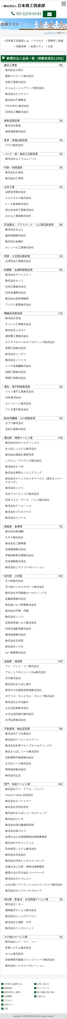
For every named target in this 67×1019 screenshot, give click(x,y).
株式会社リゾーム (15, 517)
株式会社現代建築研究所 (19, 825)
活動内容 (20, 46)
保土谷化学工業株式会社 (19, 210)
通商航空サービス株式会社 (20, 910)
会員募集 (8, 996)
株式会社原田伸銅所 (17, 298)
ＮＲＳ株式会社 (14, 537)
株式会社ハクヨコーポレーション (24, 965)
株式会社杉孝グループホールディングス (28, 745)
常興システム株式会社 (18, 947)
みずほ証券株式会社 (17, 708)
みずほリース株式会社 (18, 763)
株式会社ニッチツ (15, 354)
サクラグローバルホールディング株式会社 (30, 342)
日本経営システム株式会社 (20, 848)
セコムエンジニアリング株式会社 (24, 88)
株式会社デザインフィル (19, 842)
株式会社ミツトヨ (15, 360)
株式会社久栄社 (14, 172)
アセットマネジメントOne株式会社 (25, 672)
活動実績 (8, 988)
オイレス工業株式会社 (18, 324)
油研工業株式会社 (15, 372)
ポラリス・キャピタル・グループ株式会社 (30, 696)
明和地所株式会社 (15, 769)
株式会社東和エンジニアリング (23, 472)
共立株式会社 (13, 678)
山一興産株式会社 (15, 652)
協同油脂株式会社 (15, 235)
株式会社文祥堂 (14, 640)
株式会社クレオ (14, 819)
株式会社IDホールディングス (22, 442)
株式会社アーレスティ (18, 274)
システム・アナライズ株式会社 (23, 460)
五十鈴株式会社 (14, 581)
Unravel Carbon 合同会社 (19, 795)
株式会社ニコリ (14, 488)
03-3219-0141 (28, 13)
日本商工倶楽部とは (17, 40)
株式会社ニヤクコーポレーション (24, 567)
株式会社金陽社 (14, 241)
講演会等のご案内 (12, 992)
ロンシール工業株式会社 (19, 247)
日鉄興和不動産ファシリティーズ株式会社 (30, 959)
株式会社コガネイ (15, 330)
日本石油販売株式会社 (18, 628)
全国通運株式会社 (15, 549)
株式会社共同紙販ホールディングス (26, 592)
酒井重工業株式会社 (17, 336)
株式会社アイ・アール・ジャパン (24, 789)
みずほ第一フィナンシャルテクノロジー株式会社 (34, 884)
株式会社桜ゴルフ (15, 831)
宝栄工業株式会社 (15, 429)
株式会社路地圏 (14, 531)
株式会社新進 (13, 125)
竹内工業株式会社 (15, 286)
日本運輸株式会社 (15, 561)
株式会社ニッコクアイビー (20, 916)
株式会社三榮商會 (15, 543)
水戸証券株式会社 (15, 720)
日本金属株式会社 (15, 292)
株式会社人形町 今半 (18, 922)
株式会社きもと (14, 229)
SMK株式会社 (13, 397)
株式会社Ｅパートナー (18, 801)
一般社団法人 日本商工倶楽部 (28, 5)
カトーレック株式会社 (18, 403)
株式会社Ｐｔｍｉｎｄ (18, 505)
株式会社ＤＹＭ (14, 466)
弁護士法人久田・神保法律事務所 (24, 866)
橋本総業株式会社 (15, 634)
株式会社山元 (13, 775)
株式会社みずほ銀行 (17, 702)
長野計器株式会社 (15, 348)
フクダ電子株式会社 (17, 409)
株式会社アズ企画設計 (18, 733)
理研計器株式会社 (15, 378)
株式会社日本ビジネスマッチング (24, 860)
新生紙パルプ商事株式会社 (20, 604)
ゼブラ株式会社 (14, 423)
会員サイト (9, 1004)
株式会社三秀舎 (14, 178)
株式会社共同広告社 (17, 807)
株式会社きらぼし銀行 (18, 684)
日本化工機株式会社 (17, 112)
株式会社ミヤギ (14, 646)
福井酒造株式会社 (15, 131)
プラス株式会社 (14, 145)
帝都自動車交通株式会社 (19, 555)
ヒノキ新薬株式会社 (17, 204)
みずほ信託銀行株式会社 (19, 714)
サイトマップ (43, 988)
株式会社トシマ (14, 616)
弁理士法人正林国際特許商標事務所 (26, 836)
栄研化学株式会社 (15, 192)
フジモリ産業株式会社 (18, 304)
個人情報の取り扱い (46, 992)
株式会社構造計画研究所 (19, 454)
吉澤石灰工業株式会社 (18, 261)
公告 (50, 46)
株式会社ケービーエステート (22, 739)
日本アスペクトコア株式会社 (22, 494)
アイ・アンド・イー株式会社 (22, 666)
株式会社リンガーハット (19, 928)
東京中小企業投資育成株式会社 (23, 690)
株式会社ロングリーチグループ (23, 890)
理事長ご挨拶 (55, 40)
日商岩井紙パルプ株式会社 (20, 622)
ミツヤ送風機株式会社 (18, 366)
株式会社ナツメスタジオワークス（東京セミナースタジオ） (34, 480)
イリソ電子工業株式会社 (19, 391)
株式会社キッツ (14, 280)
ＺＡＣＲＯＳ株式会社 (18, 198)
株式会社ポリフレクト (18, 878)
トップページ (49, 33)
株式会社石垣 (13, 318)
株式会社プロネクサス (18, 511)
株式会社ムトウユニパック (20, 158)
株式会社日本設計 (15, 854)
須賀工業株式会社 (15, 82)
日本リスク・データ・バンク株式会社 (27, 499)
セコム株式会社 (14, 953)
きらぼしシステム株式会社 (20, 448)
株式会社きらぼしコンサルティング (26, 813)
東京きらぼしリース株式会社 (22, 751)
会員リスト (37, 46)
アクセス (38, 40)
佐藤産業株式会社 (15, 598)
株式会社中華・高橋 (17, 610)
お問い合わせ (43, 984)
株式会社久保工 (14, 70)
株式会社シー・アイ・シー (20, 941)
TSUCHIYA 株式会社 (17, 106)
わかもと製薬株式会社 (18, 216)
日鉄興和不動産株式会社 (19, 757)
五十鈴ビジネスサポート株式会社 (24, 586)
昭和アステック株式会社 (19, 76)
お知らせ (41, 996)
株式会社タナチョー (17, 94)
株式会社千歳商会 (15, 100)
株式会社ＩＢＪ (14, 904)
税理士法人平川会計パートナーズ (24, 872)
